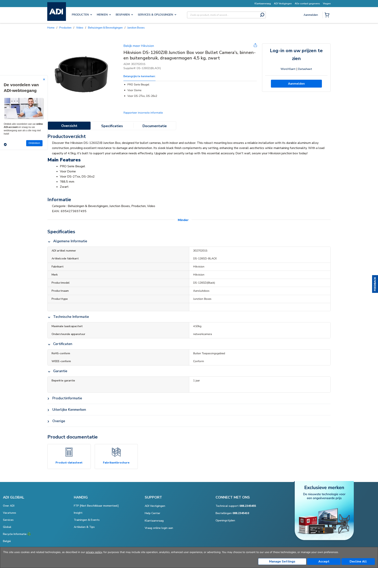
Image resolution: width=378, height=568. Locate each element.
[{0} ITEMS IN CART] (328, 15)
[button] (375, 284)
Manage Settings (282, 561)
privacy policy (94, 552)
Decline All (358, 561)
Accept (323, 561)
